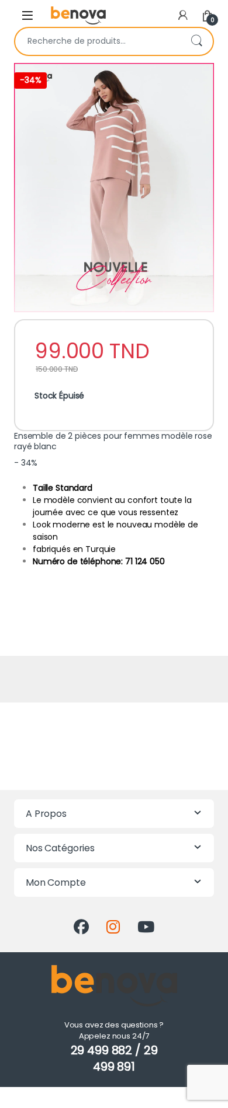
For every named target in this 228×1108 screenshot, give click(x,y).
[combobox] (97, 41)
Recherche (196, 41)
